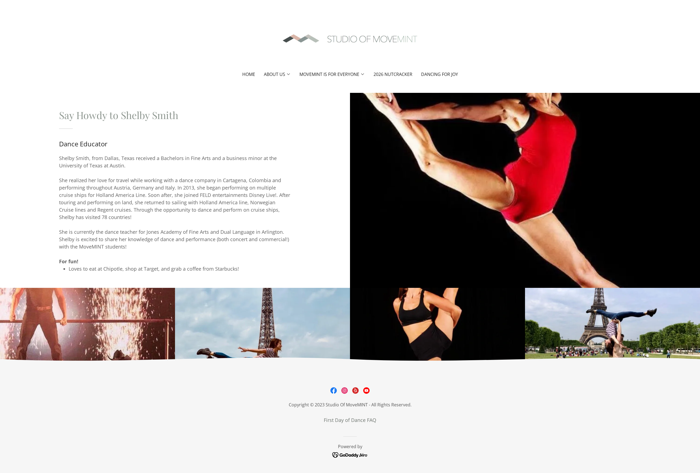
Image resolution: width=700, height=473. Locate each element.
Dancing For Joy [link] (439, 74)
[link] (350, 39)
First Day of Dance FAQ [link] (350, 420)
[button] (277, 74)
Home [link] (248, 74)
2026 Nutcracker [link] (393, 74)
